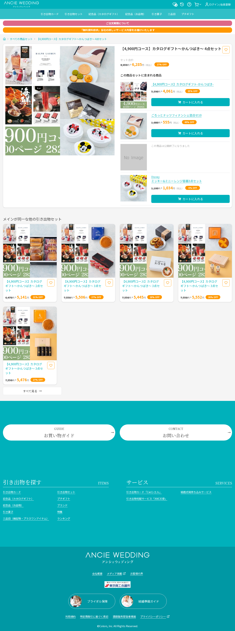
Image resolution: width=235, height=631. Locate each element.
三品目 (172, 14)
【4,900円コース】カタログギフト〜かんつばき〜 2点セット (24, 285)
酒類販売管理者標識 (124, 616)
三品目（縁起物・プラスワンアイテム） (26, 518)
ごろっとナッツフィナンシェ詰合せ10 (176, 115)
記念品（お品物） (135, 14)
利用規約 (70, 616)
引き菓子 (157, 14)
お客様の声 (136, 573)
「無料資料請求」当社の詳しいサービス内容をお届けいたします (117, 30)
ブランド (62, 505)
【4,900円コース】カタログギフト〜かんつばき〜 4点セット (72, 39)
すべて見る (30, 391)
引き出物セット (74, 14)
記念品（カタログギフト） (103, 14)
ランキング (63, 518)
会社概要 (97, 573)
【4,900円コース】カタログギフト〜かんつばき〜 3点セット (82, 285)
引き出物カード (50, 14)
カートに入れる (192, 102)
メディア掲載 (114, 573)
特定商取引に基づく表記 (94, 616)
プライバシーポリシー (153, 616)
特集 (59, 512)
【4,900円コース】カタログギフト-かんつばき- (182, 84)
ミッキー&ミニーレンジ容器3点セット (176, 181)
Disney (155, 177)
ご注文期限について (117, 23)
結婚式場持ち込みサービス (196, 492)
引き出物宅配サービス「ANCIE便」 (146, 498)
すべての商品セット (21, 39)
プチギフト (187, 14)
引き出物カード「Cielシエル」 (144, 492)
